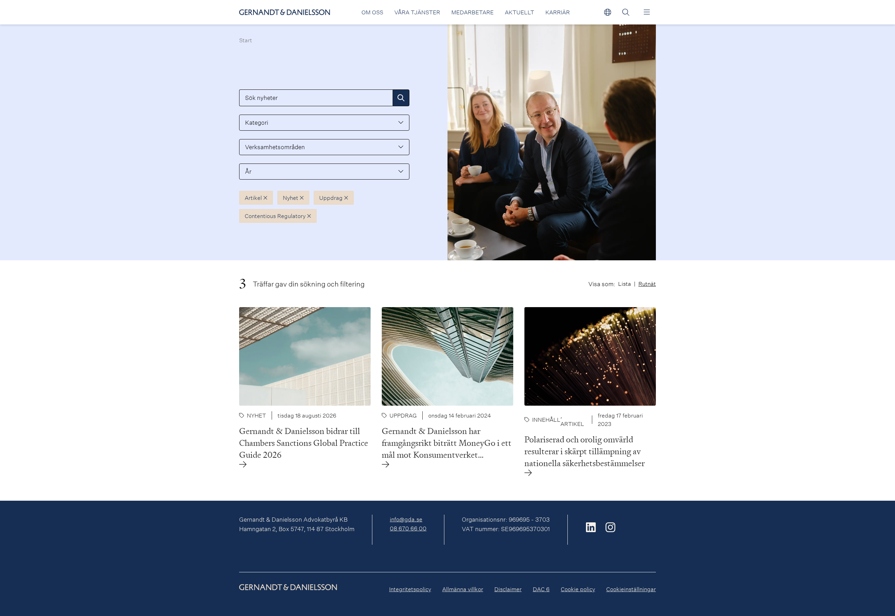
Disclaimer (508, 589)
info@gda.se (406, 519)
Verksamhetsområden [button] (275, 147)
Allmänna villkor (462, 589)
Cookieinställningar (631, 589)
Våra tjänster (417, 12)
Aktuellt (519, 12)
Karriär (557, 12)
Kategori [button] (256, 122)
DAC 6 (541, 589)
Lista (624, 283)
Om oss (372, 12)
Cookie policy (578, 589)
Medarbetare (472, 12)
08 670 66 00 (408, 528)
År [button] (248, 171)
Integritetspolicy (410, 589)
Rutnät (647, 283)
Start (245, 40)
